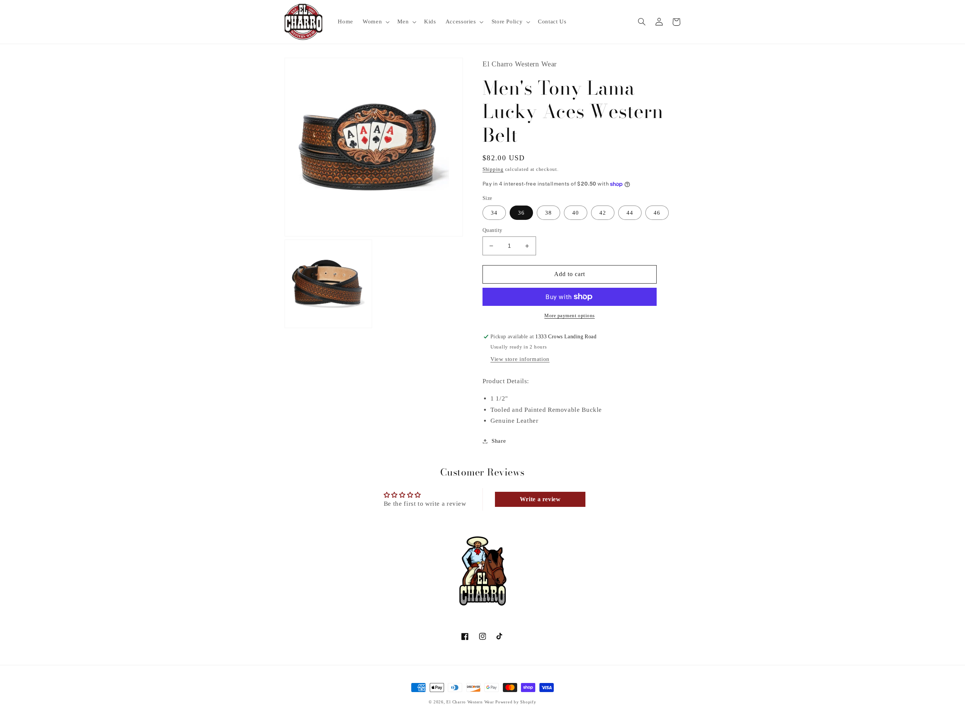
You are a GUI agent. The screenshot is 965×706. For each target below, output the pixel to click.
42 (602, 213)
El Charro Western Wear (470, 702)
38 (548, 213)
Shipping (493, 169)
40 (575, 213)
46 (657, 213)
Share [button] (499, 441)
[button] (375, 22)
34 (494, 213)
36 (521, 213)
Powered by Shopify (515, 702)
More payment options (569, 315)
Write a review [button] (540, 499)
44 (629, 213)
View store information (520, 359)
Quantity (492, 230)
